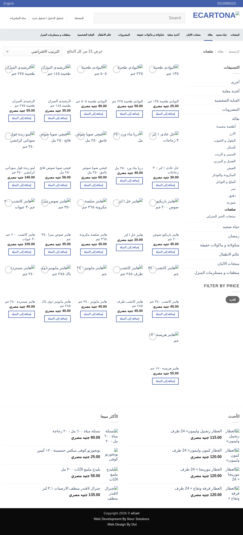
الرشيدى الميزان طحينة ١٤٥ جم (59, 103)
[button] (47, 18)
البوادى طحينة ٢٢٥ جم (127, 101)
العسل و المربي (225, 161)
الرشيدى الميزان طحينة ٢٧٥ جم (23, 103)
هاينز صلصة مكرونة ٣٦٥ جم (93, 237)
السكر (231, 147)
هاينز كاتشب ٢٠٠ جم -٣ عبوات (20, 237)
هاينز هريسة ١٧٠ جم (164, 368)
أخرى (235, 82)
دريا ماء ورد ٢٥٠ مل (129, 168)
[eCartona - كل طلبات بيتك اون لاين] (215, 17)
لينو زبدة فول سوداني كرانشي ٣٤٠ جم (20, 170)
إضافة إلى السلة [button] (165, 113)
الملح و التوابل (226, 182)
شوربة (231, 202)
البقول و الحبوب (225, 140)
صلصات (230, 209)
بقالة (210, 34)
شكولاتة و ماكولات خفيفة (150, 34)
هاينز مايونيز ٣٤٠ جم (92, 301)
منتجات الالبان (193, 34)
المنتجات (234, 34)
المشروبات (124, 34)
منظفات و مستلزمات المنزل (55, 34)
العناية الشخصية (85, 34)
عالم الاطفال (104, 34)
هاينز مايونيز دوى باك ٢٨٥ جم (56, 304)
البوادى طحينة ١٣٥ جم (163, 101)
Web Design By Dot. (122, 524)
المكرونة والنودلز (224, 175)
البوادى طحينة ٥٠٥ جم (91, 101)
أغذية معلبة (173, 34)
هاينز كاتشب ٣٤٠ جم (164, 301)
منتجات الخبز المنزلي (221, 216)
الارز (232, 133)
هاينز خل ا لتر (133, 235)
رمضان (233, 236)
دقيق (232, 195)
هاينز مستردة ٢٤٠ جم (20, 301)
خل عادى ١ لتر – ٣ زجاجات (166, 170)
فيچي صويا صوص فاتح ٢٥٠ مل (55, 170)
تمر (233, 189)
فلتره (232, 299)
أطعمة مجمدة (226, 126)
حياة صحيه (221, 34)
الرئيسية (234, 51)
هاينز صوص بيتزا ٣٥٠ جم (56, 237)
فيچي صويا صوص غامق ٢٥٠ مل (94, 170)
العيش (231, 168)
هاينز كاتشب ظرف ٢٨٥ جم (130, 304)
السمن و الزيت (225, 154)
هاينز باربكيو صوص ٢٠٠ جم (166, 237)
